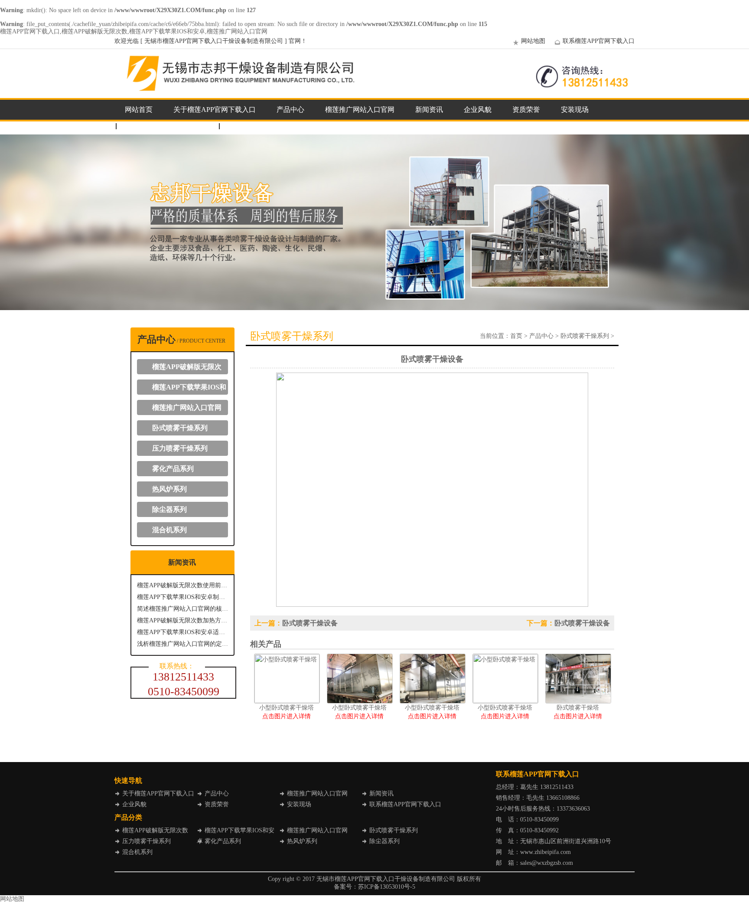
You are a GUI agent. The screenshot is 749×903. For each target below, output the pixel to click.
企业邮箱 (242, 126)
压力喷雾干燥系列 (180, 448)
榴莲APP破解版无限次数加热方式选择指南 (182, 620)
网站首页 (139, 109)
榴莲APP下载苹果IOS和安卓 (186, 389)
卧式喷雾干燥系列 (180, 428)
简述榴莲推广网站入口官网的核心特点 (182, 608)
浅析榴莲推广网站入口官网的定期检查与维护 (182, 644)
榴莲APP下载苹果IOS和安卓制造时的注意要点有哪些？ (182, 597)
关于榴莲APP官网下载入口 (214, 109)
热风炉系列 (169, 489)
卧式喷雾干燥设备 (310, 623)
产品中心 (290, 109)
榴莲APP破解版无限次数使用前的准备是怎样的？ (182, 585)
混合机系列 (169, 529)
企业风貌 (478, 109)
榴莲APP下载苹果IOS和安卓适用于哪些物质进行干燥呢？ (182, 632)
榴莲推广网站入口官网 (359, 109)
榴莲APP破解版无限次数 (183, 368)
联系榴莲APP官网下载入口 (599, 41)
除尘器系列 (169, 509)
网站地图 (533, 41)
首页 (516, 336)
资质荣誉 (526, 109)
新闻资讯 (429, 109)
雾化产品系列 (173, 468)
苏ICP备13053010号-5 (386, 886)
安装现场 (575, 109)
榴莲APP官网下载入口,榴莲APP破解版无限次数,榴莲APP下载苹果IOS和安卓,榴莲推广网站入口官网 (133, 31)
